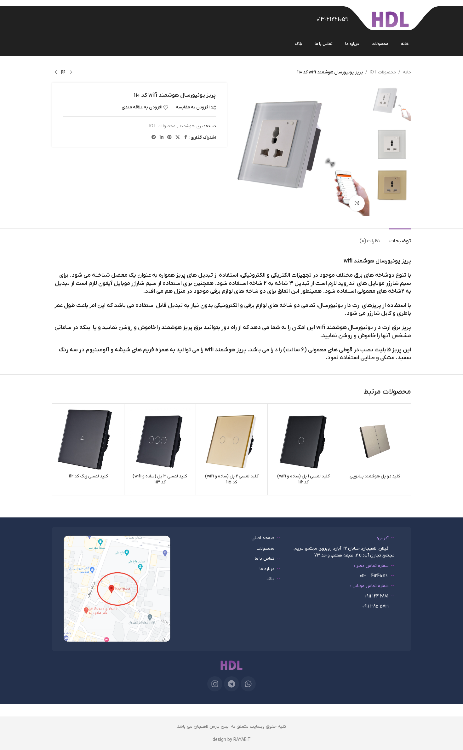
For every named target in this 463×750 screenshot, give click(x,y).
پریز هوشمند (191, 126)
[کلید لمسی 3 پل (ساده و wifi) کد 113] (160, 439)
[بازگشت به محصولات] (63, 72)
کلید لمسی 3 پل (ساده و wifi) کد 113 (160, 479)
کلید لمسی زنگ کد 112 (88, 476)
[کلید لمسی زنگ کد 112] (88, 439)
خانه (407, 72)
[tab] (400, 238)
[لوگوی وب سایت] (390, 19)
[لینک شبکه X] (178, 137)
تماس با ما (264, 559)
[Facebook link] (185, 137)
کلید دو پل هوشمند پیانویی (375, 476)
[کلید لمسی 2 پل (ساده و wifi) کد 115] (232, 439)
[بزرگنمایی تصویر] (357, 203)
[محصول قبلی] (71, 72)
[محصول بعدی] (56, 72)
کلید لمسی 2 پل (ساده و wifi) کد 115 (232, 479)
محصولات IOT (383, 72)
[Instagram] (214, 683)
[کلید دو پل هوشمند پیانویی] (375, 439)
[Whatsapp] (248, 683)
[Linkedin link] (161, 137)
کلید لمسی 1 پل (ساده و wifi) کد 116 (303, 479)
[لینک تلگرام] (154, 137)
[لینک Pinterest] (169, 137)
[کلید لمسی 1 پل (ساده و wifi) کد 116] (303, 439)
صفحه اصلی (262, 538)
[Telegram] (231, 683)
